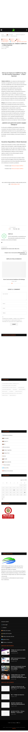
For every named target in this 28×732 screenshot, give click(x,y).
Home (2, 34)
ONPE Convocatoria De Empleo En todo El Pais (18, 659)
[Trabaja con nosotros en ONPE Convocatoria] (5, 652)
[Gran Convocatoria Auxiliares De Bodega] (14, 270)
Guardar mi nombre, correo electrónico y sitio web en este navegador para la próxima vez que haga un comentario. (13, 320)
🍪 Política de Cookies (6, 630)
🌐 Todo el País (12, 41)
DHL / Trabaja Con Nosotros (17, 694)
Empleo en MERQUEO (22, 389)
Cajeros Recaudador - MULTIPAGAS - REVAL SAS (9, 387)
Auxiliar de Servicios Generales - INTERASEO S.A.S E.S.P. (10, 383)
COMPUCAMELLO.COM (15, 184)
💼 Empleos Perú (5, 453)
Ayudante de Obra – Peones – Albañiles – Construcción (18, 712)
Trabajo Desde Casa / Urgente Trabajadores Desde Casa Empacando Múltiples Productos (18, 676)
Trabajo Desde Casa (13, 395)
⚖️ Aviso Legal (4, 624)
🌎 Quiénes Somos (5, 639)
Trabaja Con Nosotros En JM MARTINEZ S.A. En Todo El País (18, 687)
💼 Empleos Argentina (6, 450)
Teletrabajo (11, 391)
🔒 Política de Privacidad (6, 633)
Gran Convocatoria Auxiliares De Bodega (14, 279)
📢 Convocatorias (4, 40)
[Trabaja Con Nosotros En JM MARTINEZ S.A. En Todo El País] (5, 688)
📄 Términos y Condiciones (6, 642)
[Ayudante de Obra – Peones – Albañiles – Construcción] (5, 713)
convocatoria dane (21, 387)
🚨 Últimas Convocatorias (22, 41)
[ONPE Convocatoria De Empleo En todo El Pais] (5, 660)
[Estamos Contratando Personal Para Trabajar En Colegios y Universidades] (5, 668)
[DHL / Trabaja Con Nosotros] (5, 697)
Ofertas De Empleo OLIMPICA (17, 165)
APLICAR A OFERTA (5, 621)
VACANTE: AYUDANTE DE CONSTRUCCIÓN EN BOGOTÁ (18, 703)
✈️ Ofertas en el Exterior (7, 435)
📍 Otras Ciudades (4, 41)
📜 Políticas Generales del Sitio (7, 636)
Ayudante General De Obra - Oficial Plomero (9, 385)
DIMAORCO (14, 728)
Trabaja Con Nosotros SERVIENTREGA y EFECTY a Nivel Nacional (12, 393)
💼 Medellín (17, 40)
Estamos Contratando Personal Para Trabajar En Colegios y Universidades (18, 668)
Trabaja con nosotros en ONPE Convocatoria (18, 650)
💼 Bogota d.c (11, 39)
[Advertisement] (14, 14)
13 (14, 490)
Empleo (7, 46)
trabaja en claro (5, 395)
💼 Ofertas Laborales (6, 462)
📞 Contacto (3, 627)
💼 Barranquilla (10, 34)
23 (24, 492)
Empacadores (15, 389)
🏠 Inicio (11, 40)
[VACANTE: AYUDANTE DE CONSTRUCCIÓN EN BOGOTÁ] (5, 705)
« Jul (2, 499)
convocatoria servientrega (6, 389)
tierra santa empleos (18, 391)
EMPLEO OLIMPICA (4, 391)
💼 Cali (17, 39)
